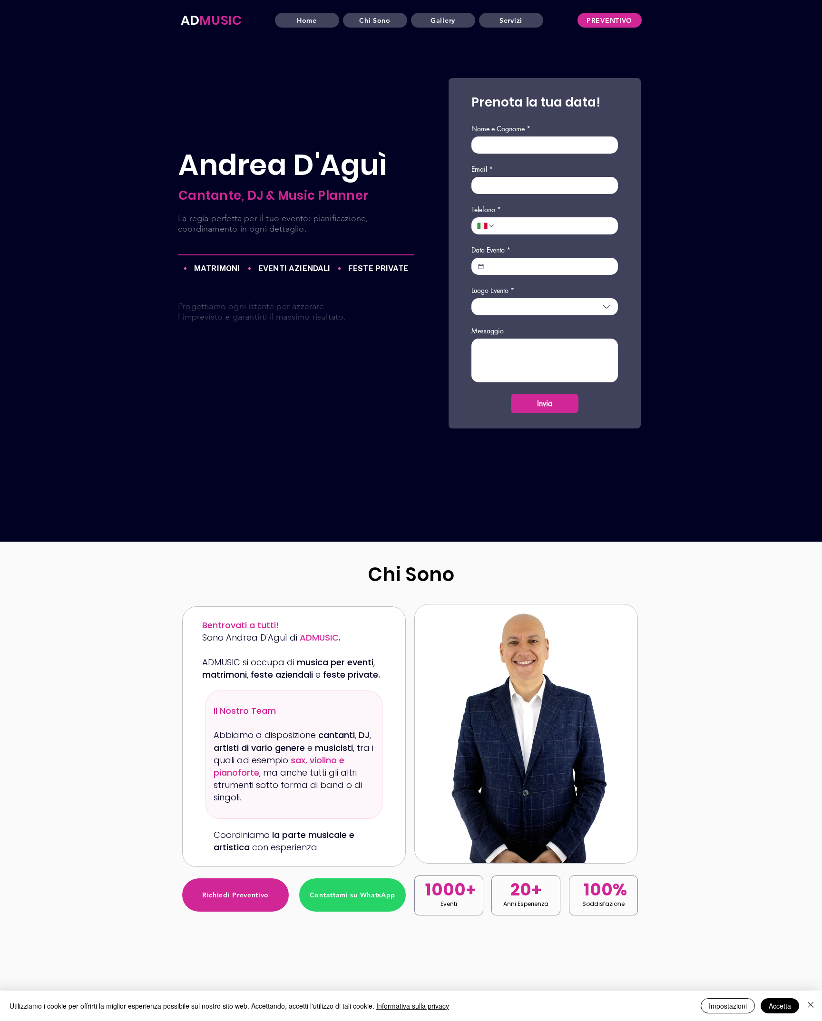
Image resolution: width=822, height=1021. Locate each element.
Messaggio (487, 331)
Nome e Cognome (500, 129)
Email (482, 169)
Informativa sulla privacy (412, 1006)
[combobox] (544, 306)
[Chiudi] (810, 1005)
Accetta (780, 1006)
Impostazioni (728, 1006)
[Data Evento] (481, 266)
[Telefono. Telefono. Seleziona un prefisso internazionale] (486, 226)
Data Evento (490, 250)
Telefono (486, 209)
